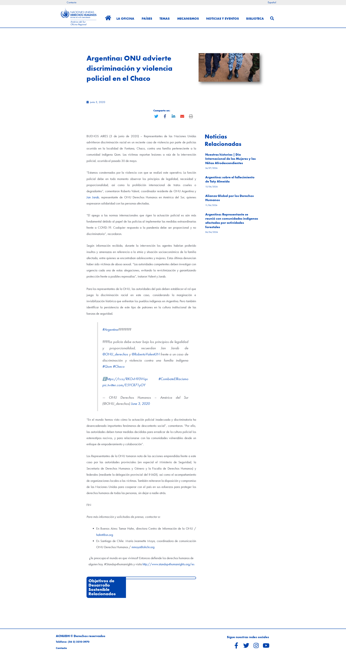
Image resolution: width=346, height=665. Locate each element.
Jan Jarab (92, 197)
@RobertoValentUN (145, 354)
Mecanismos (188, 18)
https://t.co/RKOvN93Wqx (127, 379)
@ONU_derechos (115, 354)
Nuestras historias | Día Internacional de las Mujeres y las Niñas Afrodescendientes (230, 158)
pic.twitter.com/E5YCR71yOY (123, 385)
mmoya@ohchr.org (143, 547)
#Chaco (119, 366)
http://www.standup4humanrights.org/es (168, 564)
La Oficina (125, 18)
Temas (164, 18)
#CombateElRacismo (173, 379)
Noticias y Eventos (222, 18)
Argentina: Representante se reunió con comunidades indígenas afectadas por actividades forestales (231, 220)
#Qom (107, 366)
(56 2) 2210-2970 (78, 642)
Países (147, 18)
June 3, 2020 (140, 403)
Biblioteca (255, 18)
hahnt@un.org (104, 535)
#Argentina (110, 329)
